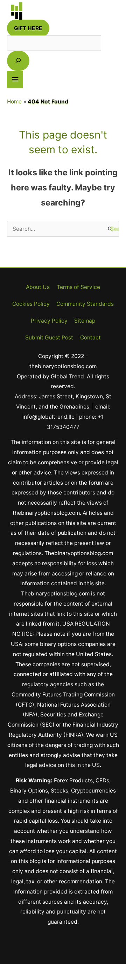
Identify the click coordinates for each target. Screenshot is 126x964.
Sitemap (84, 320)
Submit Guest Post (49, 337)
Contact (90, 337)
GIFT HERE (28, 28)
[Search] (18, 61)
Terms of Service (78, 287)
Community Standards (85, 304)
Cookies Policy (31, 304)
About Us (38, 287)
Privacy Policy (49, 320)
